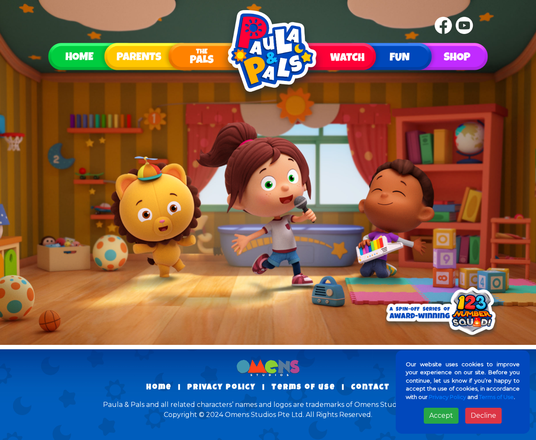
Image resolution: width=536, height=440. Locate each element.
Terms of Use (496, 396)
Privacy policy (221, 387)
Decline (483, 415)
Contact (370, 387)
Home (159, 387)
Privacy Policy (447, 396)
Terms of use (303, 387)
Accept (441, 415)
